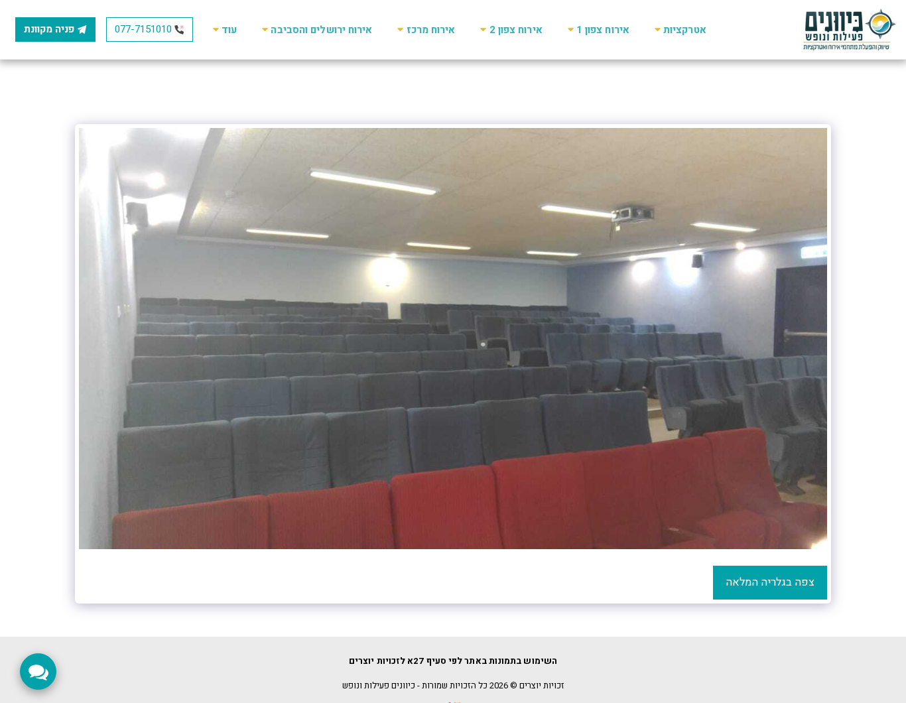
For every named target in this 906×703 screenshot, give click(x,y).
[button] (678, 29)
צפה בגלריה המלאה (770, 582)
